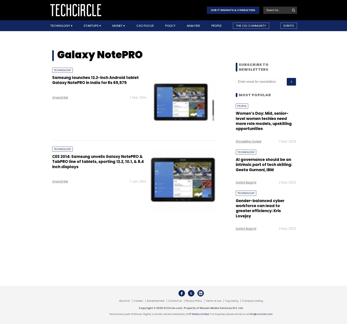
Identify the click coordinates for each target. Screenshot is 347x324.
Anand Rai (60, 97)
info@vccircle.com (260, 314)
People (216, 26)
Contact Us (175, 301)
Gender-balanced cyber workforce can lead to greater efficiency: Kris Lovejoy (260, 208)
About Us (124, 301)
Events (289, 26)
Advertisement (155, 301)
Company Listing (252, 301)
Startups (91, 26)
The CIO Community (251, 26)
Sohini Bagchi (246, 182)
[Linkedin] (200, 293)
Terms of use (213, 301)
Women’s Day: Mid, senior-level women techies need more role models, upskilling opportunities (264, 121)
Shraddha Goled (248, 141)
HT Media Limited (199, 314)
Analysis (193, 26)
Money (117, 26)
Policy (170, 26)
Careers (138, 301)
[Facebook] (182, 293)
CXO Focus (145, 26)
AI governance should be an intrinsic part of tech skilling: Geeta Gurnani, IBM (264, 165)
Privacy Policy (194, 301)
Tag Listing (231, 301)
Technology (60, 26)
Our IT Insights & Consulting (233, 10)
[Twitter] (191, 293)
